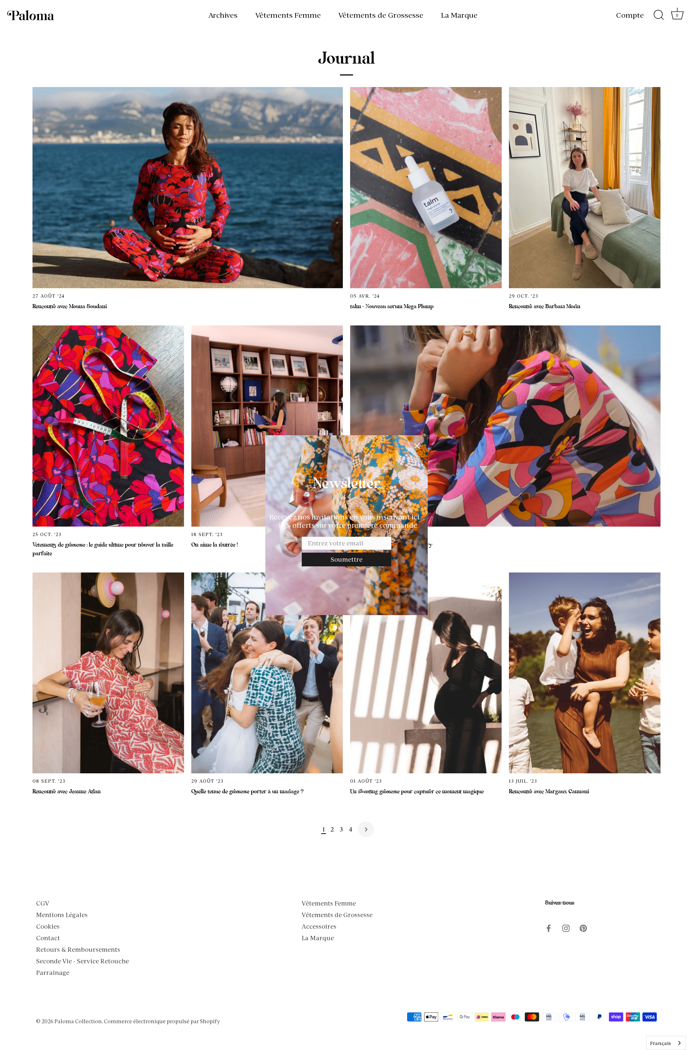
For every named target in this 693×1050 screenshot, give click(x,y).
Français (660, 1043)
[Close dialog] (417, 446)
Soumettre (346, 559)
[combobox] (666, 1043)
